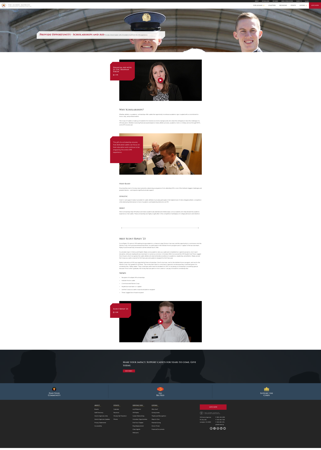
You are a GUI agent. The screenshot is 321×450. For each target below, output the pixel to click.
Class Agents (136, 429)
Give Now (315, 5)
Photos (116, 419)
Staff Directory (98, 412)
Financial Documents (158, 429)
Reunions (283, 5)
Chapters (272, 5)
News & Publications (287, 1)
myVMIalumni (265, 1)
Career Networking (138, 416)
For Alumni (257, 5)
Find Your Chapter (138, 422)
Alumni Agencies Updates (102, 419)
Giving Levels (156, 412)
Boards (96, 409)
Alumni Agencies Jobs (101, 416)
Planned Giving (156, 422)
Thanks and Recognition (159, 416)
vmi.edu (307, 1)
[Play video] (160, 80)
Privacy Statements (100, 422)
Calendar (116, 409)
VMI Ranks (275, 1)
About (257, 1)
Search (298, 1)
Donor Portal (155, 426)
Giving (302, 5)
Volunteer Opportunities (140, 419)
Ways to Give (155, 419)
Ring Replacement (138, 426)
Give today (128, 371)
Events (293, 5)
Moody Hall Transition (120, 416)
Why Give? (155, 409)
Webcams (136, 432)
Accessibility (98, 426)
